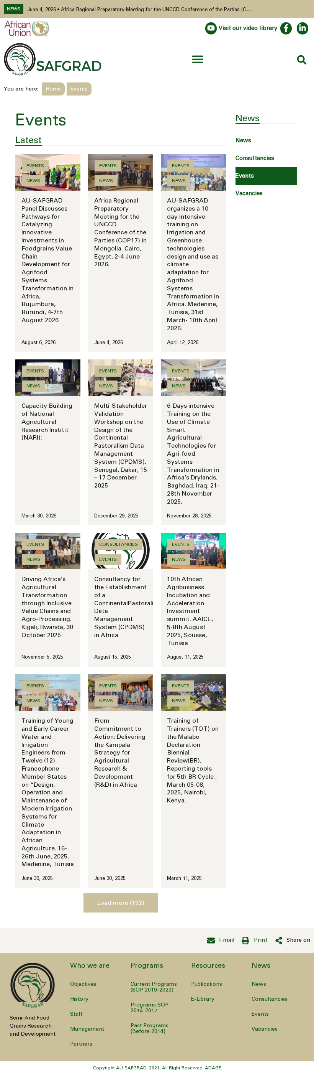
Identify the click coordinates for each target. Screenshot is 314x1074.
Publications (206, 984)
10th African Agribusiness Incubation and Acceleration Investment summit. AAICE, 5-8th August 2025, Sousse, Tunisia (190, 611)
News (243, 140)
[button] (197, 59)
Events (245, 176)
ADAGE (213, 1068)
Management (87, 1029)
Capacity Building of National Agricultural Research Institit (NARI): (46, 422)
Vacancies (249, 193)
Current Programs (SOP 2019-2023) (154, 987)
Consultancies (255, 158)
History (79, 999)
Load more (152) (120, 903)
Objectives (83, 984)
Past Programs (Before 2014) (149, 1028)
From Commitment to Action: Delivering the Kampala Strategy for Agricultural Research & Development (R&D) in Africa (120, 752)
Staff (76, 1014)
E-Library (202, 999)
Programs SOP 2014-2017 (149, 1007)
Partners (81, 1044)
